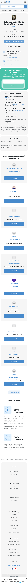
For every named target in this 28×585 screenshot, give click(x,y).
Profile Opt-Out (14, 525)
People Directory (14, 500)
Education (21, 10)
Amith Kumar (14, 191)
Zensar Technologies (19, 104)
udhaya (14, 329)
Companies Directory (14, 497)
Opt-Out (14, 26)
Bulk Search (14, 547)
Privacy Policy (14, 523)
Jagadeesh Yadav (14, 306)
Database (14, 469)
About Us (14, 514)
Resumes (14, 503)
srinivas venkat (14, 283)
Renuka (14, 374)
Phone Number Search (14, 552)
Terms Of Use (14, 517)
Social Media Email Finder (14, 544)
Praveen (14, 236)
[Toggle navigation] (25, 2)
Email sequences (14, 477)
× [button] (26, 578)
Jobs (14, 505)
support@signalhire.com (14, 565)
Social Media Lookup (14, 550)
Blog (14, 486)
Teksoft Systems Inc (15, 33)
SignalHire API (14, 474)
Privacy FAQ (14, 520)
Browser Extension (14, 471)
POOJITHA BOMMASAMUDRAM (14, 168)
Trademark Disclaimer (14, 532)
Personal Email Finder (14, 541)
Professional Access (18, 110)
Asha (14, 352)
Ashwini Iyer (14, 214)
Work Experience (13, 10)
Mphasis (16, 115)
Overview (4, 10)
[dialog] (14, 581)
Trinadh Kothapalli (14, 261)
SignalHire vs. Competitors (14, 555)
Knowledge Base (14, 488)
